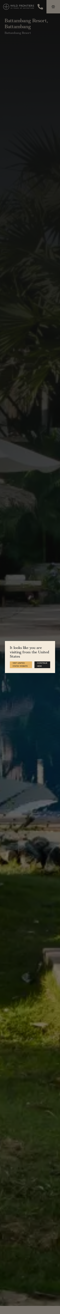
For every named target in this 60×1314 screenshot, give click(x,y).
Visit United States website (20, 664)
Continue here (42, 664)
